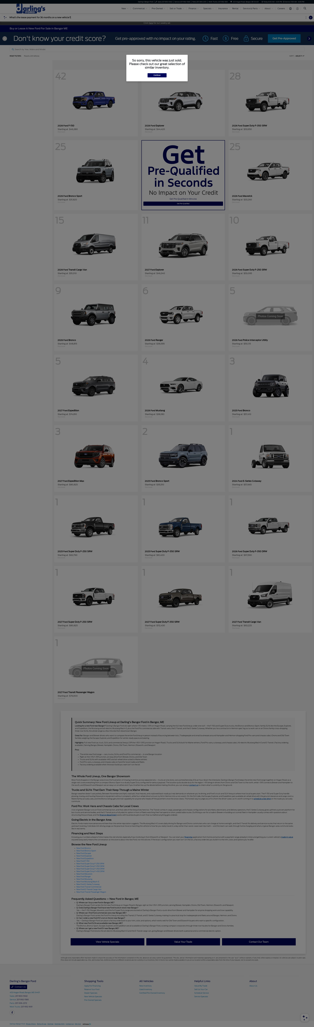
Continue (157, 75)
